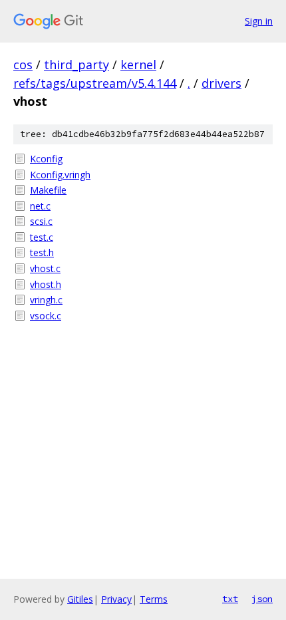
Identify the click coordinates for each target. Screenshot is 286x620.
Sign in (259, 21)
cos (23, 65)
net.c (40, 206)
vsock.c (45, 315)
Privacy (116, 599)
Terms (154, 599)
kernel (138, 65)
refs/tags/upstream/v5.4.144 (94, 83)
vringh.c (46, 299)
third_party (76, 65)
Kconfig (46, 158)
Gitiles (80, 599)
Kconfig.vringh (60, 174)
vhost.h (45, 284)
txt (230, 599)
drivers (221, 83)
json (262, 599)
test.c (41, 237)
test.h (42, 252)
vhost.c (45, 268)
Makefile (48, 190)
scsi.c (41, 221)
